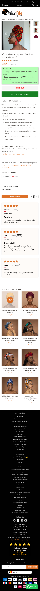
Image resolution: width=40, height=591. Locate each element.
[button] (6, 60)
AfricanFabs (25, 576)
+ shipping (13, 64)
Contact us (20, 424)
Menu (6, 5)
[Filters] (31, 196)
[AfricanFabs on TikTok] (18, 521)
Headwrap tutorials (20, 444)
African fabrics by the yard (20, 474)
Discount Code (20, 454)
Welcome (6, 2)
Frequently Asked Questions (20, 421)
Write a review (15, 197)
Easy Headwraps (21, 165)
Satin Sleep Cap (20, 510)
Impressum (20, 449)
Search (20, 462)
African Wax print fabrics (20, 479)
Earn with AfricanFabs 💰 (20, 457)
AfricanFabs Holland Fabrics (20, 469)
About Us (20, 416)
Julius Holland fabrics (20, 495)
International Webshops (20, 442)
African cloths (20, 472)
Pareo (20, 505)
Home (3, 19)
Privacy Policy (20, 447)
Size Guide (20, 434)
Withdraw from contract (20, 439)
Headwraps (20, 490)
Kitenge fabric (20, 500)
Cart (36, 5)
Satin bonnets (20, 507)
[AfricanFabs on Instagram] (14, 521)
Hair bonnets (20, 485)
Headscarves (20, 487)
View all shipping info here (20, 540)
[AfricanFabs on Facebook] (22, 521)
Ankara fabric (20, 482)
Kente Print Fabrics (20, 497)
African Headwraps (8, 165)
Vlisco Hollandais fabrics (20, 512)
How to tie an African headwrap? (20, 492)
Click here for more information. (13, 154)
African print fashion (20, 477)
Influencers (20, 459)
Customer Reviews (20, 419)
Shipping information (20, 426)
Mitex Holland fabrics (20, 502)
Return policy (20, 431)
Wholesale (20, 452)
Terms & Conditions (20, 436)
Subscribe (32, 567)
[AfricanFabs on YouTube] (25, 521)
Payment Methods (20, 429)
